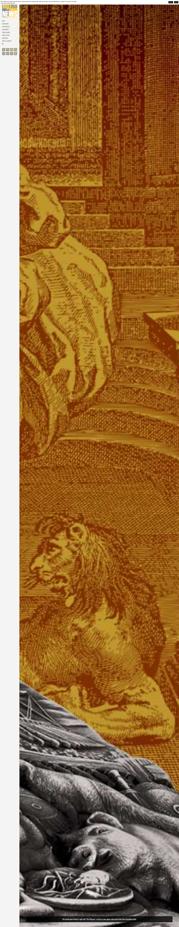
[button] (9, 43)
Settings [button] (170, 2)
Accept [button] (176, 2)
